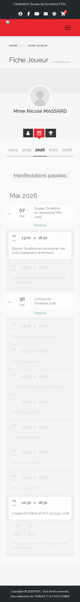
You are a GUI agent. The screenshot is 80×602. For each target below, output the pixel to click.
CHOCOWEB (61, 596)
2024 (13, 149)
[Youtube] (35, 13)
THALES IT (41, 596)
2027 (53, 149)
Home (13, 45)
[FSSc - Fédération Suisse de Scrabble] (32, 24)
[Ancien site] (52, 13)
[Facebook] (27, 13)
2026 (40, 149)
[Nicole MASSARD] (40, 96)
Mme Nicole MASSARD (40, 111)
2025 (26, 149)
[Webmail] (44, 13)
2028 (67, 149)
